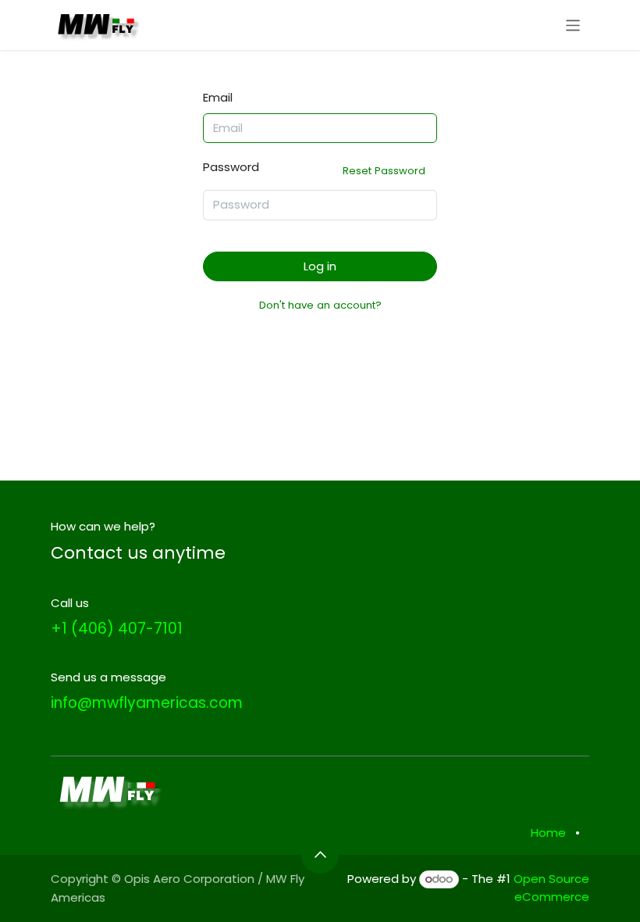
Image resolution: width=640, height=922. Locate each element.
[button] (320, 855)
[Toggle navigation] (573, 24)
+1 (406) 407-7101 (117, 628)
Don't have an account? (320, 305)
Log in (320, 266)
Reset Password (384, 170)
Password (314, 168)
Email (218, 97)
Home (548, 832)
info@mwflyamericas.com (147, 702)
